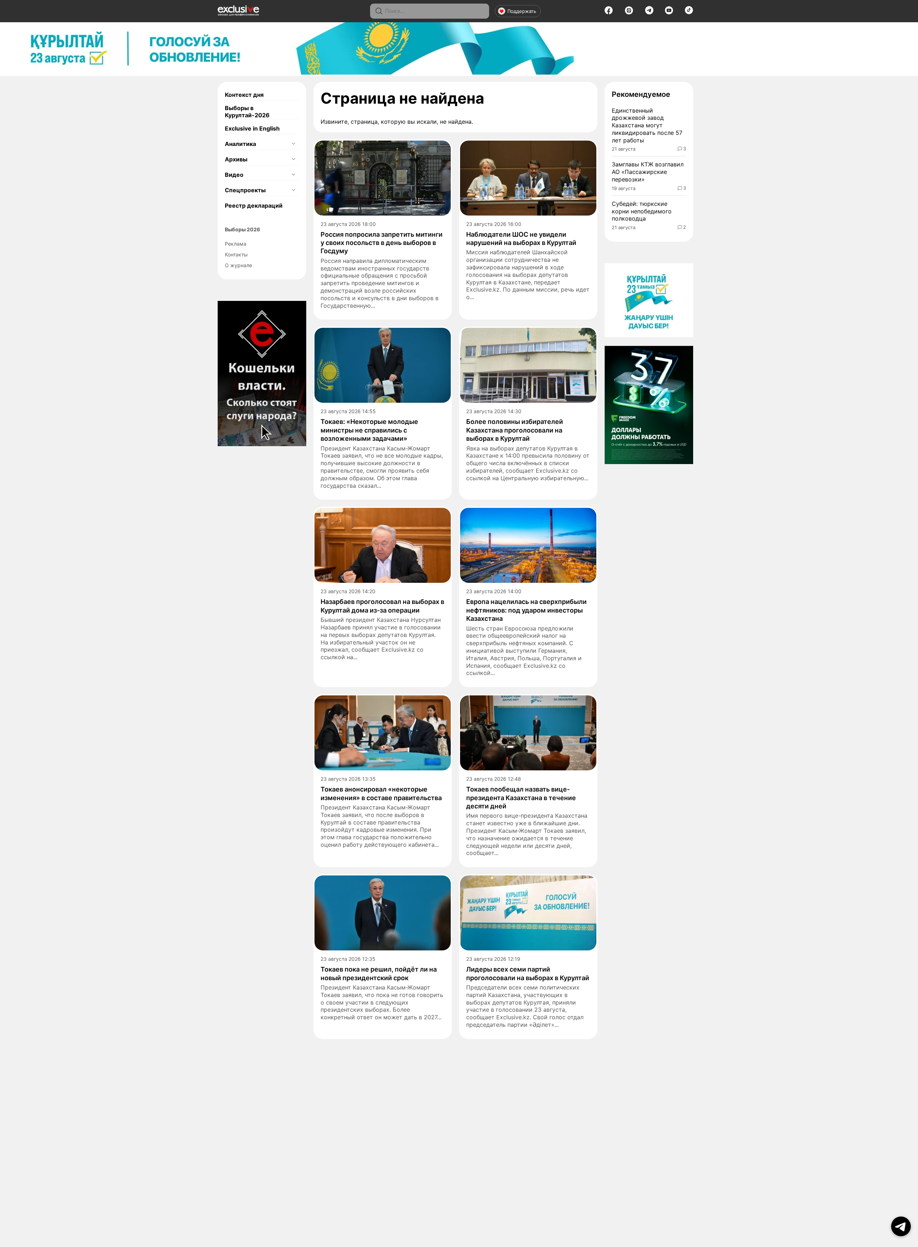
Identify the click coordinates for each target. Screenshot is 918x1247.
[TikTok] (689, 12)
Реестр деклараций (254, 205)
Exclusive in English (252, 128)
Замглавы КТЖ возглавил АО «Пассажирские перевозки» (647, 172)
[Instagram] (629, 12)
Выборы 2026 (242, 229)
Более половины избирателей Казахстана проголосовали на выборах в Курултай (514, 430)
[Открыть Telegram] (901, 1226)
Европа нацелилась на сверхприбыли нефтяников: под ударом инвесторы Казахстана (526, 610)
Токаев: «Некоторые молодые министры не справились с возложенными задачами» (369, 430)
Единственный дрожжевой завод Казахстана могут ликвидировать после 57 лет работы (647, 125)
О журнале (238, 265)
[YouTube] (669, 12)
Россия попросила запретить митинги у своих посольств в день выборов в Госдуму (382, 243)
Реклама (235, 244)
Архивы (236, 159)
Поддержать (521, 11)
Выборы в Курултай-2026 (247, 111)
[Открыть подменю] (293, 144)
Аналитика (240, 143)
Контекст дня (244, 94)
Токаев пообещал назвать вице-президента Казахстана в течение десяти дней (521, 797)
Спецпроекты (245, 190)
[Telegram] (649, 12)
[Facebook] (609, 12)
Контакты (236, 254)
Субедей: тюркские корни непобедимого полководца (642, 211)
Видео (234, 174)
